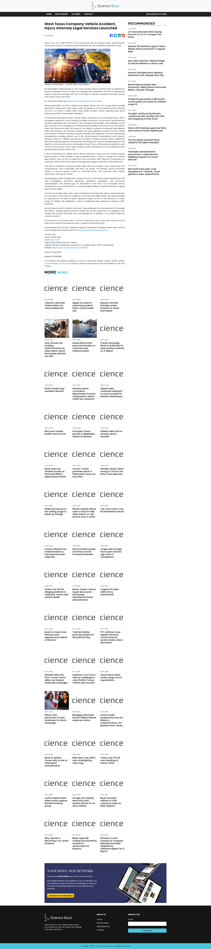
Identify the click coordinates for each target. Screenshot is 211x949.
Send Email (54, 240)
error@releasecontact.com (57, 263)
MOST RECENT (61, 14)
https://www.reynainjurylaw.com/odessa (84, 101)
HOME (49, 14)
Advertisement (103, 926)
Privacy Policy (103, 923)
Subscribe (147, 930)
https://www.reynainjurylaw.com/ (93, 230)
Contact (100, 930)
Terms (99, 919)
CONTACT (88, 14)
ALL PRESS (76, 14)
